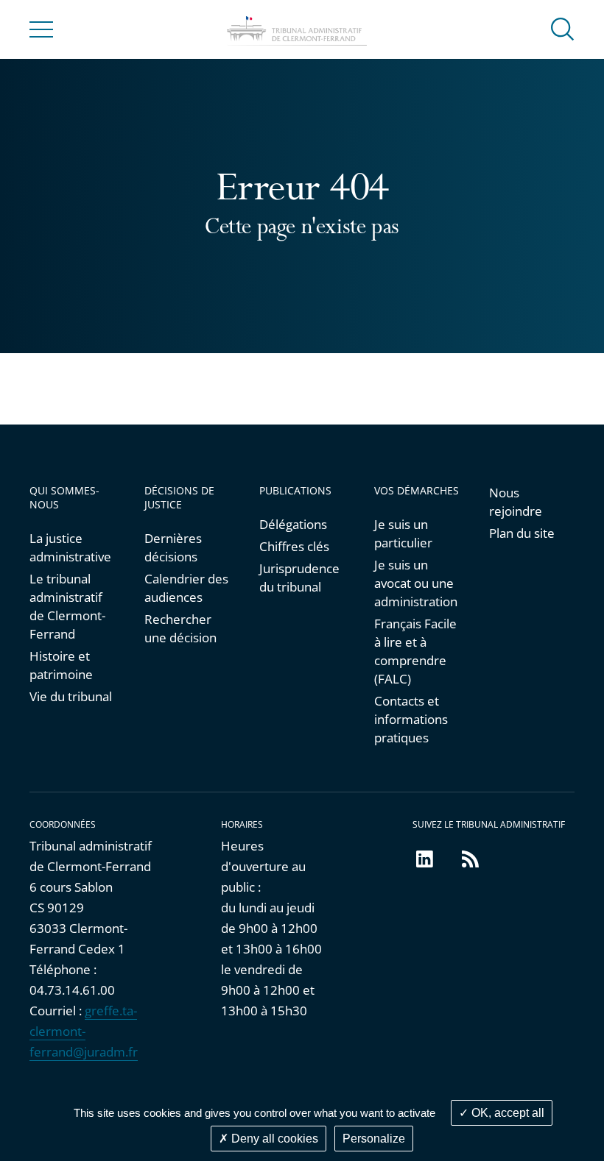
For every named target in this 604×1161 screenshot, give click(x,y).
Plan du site (522, 533)
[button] (563, 28)
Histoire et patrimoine (61, 665)
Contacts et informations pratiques (411, 719)
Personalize (374, 1138)
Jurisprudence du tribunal (299, 577)
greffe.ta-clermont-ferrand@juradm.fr (83, 1031)
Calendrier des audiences (186, 588)
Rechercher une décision (180, 628)
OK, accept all (506, 1113)
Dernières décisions (173, 547)
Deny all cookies (273, 1138)
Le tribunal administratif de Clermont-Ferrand (67, 606)
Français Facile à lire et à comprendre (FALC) (415, 651)
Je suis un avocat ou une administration (415, 583)
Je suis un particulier (403, 533)
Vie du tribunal (70, 696)
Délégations (293, 524)
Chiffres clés (294, 546)
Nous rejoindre (515, 501)
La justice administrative (70, 547)
